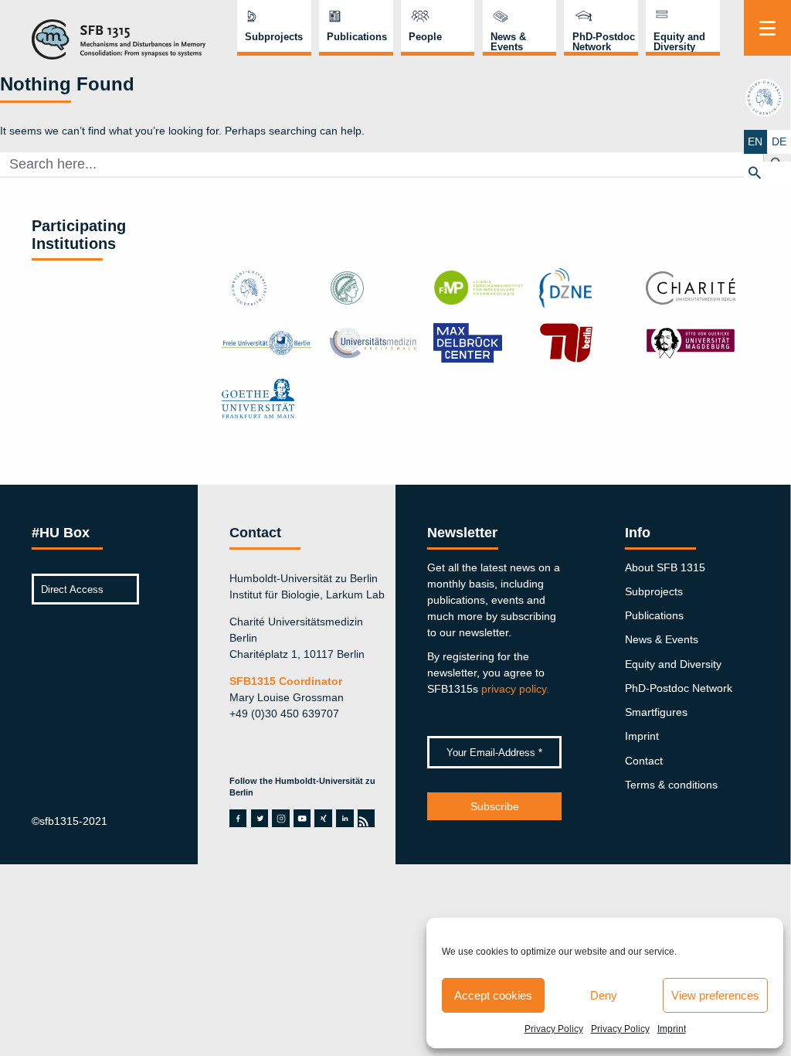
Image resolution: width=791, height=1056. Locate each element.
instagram (281, 818)
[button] (767, 174)
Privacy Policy (554, 1029)
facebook (237, 818)
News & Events (508, 42)
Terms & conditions (671, 784)
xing (322, 818)
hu (767, 97)
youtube (302, 818)
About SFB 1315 (665, 567)
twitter (260, 818)
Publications (357, 37)
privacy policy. (515, 689)
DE (779, 141)
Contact (644, 761)
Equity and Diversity (679, 42)
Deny (603, 995)
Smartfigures (656, 712)
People (425, 37)
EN (755, 141)
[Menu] (767, 28)
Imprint (671, 1029)
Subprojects (274, 37)
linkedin (344, 818)
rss (365, 818)
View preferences (715, 995)
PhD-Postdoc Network (603, 42)
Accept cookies (493, 995)
